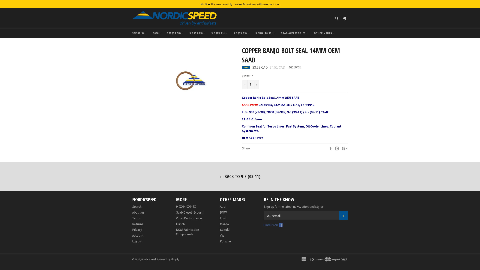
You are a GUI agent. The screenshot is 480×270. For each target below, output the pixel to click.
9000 (156, 33)
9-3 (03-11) (218, 33)
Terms (136, 218)
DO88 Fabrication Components (187, 232)
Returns (137, 224)
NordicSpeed (148, 259)
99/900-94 (138, 33)
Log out (137, 241)
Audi (223, 207)
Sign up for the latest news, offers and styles (293, 207)
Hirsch (180, 224)
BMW (223, 212)
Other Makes (323, 33)
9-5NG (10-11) (264, 33)
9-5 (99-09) (240, 33)
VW (222, 235)
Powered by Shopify (168, 259)
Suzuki (225, 230)
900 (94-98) (174, 33)
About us (138, 212)
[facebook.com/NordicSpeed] (273, 226)
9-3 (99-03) (196, 33)
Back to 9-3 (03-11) (241, 176)
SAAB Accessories (293, 33)
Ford (223, 218)
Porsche (225, 241)
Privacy (137, 230)
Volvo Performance (189, 218)
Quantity (247, 75)
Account (137, 235)
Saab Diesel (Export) (190, 212)
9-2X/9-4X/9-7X (186, 207)
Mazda (224, 224)
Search (137, 207)
